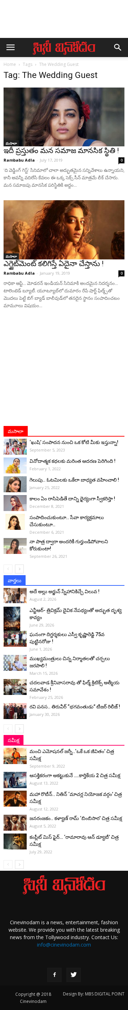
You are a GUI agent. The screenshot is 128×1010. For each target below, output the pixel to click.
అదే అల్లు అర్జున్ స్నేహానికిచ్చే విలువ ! (65, 591)
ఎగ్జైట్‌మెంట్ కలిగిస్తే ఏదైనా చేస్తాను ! (53, 263)
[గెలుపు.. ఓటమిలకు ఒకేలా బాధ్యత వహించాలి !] (15, 484)
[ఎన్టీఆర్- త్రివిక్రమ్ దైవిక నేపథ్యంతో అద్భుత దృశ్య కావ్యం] (15, 619)
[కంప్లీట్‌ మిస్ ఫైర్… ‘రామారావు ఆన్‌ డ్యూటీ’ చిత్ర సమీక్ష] (15, 841)
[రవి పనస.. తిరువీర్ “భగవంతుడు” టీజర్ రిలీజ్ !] (15, 711)
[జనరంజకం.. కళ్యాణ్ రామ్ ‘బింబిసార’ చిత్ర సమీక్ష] (15, 823)
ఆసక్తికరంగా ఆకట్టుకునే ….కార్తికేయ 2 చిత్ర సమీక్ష (75, 775)
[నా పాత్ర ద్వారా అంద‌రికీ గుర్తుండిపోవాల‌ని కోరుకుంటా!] (15, 546)
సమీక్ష (13, 740)
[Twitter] (73, 975)
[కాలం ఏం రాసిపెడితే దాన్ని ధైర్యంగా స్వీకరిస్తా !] (15, 503)
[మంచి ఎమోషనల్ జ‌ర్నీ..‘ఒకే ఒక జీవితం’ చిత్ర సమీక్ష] (15, 756)
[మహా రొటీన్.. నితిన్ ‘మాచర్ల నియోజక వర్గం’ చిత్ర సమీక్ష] (15, 799)
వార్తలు (14, 580)
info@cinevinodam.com (64, 944)
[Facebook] (54, 975)
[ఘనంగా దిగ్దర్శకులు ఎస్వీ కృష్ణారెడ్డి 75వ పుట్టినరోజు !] (15, 639)
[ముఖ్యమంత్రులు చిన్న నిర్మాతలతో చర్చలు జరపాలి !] (15, 663)
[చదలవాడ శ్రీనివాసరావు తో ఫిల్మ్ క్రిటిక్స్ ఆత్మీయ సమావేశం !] (15, 687)
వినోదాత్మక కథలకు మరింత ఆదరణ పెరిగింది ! (73, 461)
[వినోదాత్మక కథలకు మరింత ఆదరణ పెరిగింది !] (15, 465)
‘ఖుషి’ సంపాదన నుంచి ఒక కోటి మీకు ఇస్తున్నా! (74, 442)
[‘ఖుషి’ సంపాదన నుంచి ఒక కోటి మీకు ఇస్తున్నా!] (15, 447)
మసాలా (11, 143)
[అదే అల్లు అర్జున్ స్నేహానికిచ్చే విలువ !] (15, 595)
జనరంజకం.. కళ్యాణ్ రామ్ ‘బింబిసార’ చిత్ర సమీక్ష (76, 818)
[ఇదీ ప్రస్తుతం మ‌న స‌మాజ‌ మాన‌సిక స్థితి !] (64, 117)
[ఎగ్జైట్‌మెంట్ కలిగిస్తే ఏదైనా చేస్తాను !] (64, 229)
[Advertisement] (64, 22)
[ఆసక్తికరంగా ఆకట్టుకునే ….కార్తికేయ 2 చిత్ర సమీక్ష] (15, 780)
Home (10, 64)
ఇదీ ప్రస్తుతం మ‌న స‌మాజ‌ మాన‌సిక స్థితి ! (61, 150)
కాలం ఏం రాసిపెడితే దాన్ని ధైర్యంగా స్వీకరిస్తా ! (72, 498)
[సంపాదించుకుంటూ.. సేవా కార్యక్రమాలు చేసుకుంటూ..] (15, 522)
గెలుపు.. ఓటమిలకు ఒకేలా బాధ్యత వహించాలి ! (74, 480)
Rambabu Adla (19, 160)
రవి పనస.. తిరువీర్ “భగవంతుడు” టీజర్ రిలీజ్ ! (75, 706)
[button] (118, 47)
